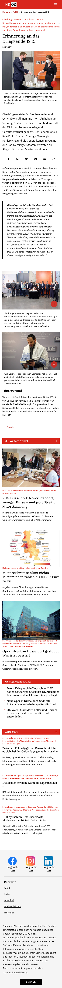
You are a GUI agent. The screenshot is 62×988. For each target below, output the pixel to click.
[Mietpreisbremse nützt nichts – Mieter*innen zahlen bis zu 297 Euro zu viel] (31, 548)
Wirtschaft (11, 731)
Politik (15, 12)
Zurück (10, 426)
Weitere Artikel (19, 440)
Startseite (6, 12)
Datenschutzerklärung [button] (15, 972)
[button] (8, 159)
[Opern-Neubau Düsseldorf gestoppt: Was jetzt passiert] (31, 620)
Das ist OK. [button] (31, 981)
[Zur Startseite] (11, 4)
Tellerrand (9, 912)
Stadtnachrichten (12, 906)
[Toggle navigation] (55, 4)
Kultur (7, 894)
